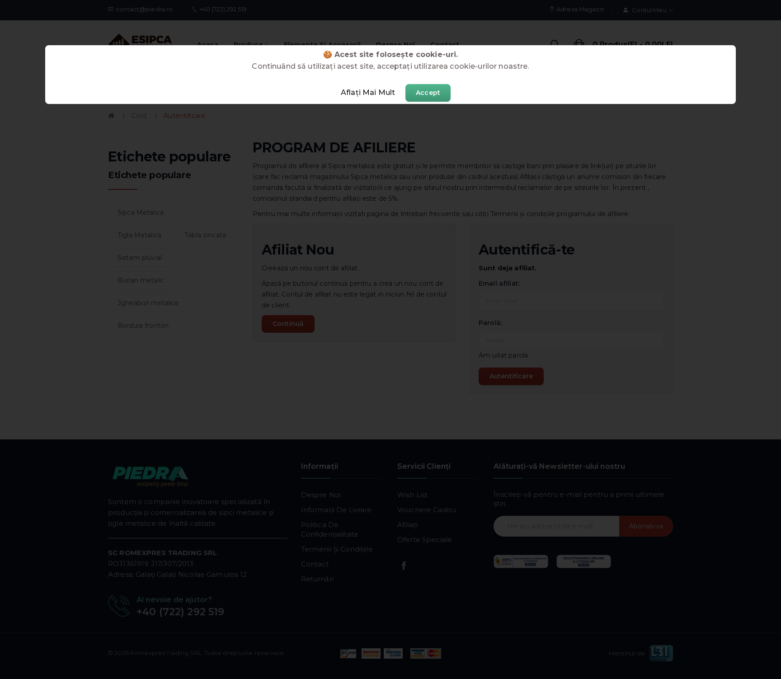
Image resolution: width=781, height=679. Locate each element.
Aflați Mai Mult (368, 92)
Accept (428, 93)
